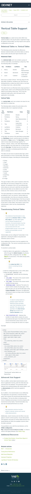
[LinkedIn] (6, 464)
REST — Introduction (6, 448)
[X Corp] (4, 464)
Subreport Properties (6, 457)
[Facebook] (1, 464)
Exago (10, 10)
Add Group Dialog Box (6, 454)
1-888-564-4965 (16, 484)
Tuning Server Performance (8, 451)
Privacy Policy (13, 492)
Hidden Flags (21, 431)
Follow (4, 32)
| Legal (28, 490)
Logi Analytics (4, 10)
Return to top (4, 470)
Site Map (18, 492)
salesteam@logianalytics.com (17, 485)
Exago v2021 (16, 10)
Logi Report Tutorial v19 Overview (9, 460)
